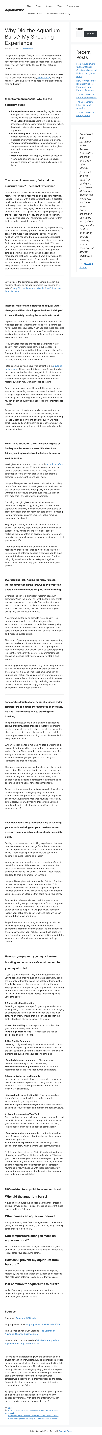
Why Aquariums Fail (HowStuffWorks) (44, 1324)
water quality (43, 77)
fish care (44, 1410)
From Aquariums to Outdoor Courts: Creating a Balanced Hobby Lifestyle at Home (86, 70)
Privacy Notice (73, 6)
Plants (38, 6)
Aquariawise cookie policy (58, 13)
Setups (49, 6)
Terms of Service (34, 13)
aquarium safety (55, 464)
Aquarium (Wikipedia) (26, 1318)
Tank (59, 6)
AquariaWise (15, 10)
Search (79, 29)
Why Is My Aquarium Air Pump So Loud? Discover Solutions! (33, 1418)
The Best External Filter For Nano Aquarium (85, 105)
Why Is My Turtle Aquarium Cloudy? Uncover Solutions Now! (33, 1416)
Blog (10, 1408)
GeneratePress (65, 1431)
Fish (29, 6)
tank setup (53, 1410)
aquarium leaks (14, 1410)
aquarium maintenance (30, 1410)
